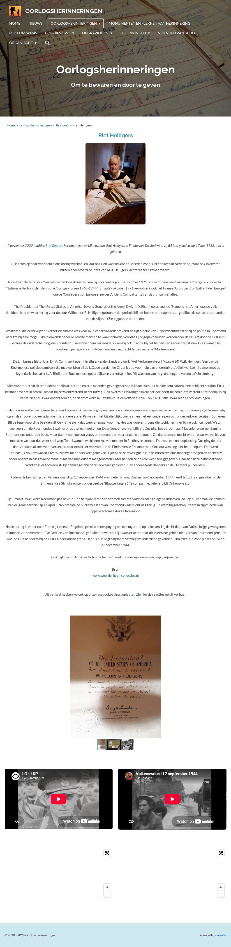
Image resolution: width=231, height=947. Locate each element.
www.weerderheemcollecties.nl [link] (115, 575)
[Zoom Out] (107, 894)
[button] (222, 619)
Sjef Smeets (54, 245)
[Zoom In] (107, 887)
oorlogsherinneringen (36, 125)
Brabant (62, 125)
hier (144, 594)
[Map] (59, 874)
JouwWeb (220, 935)
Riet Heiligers (82, 125)
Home (11, 125)
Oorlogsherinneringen (63, 11)
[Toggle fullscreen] (107, 853)
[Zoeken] (47, 42)
